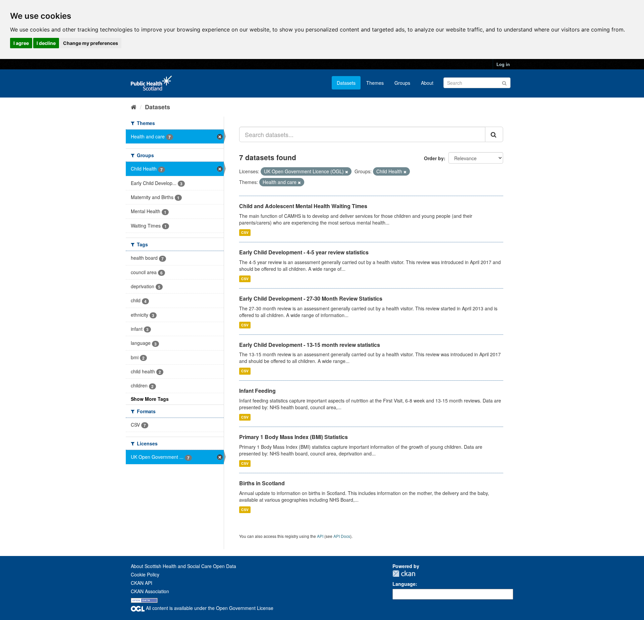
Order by (434, 158)
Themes (375, 82)
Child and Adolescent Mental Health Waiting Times (303, 206)
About (427, 82)
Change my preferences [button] (90, 43)
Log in (503, 64)
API (320, 536)
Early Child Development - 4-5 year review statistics (304, 252)
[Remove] (346, 171)
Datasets (346, 82)
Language (404, 583)
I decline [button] (46, 43)
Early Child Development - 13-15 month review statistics (309, 345)
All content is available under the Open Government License (209, 608)
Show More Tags (150, 398)
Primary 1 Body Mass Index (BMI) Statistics (293, 437)
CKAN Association (150, 591)
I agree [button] (21, 43)
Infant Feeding (257, 390)
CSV (245, 232)
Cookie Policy (145, 574)
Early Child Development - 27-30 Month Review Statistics (310, 298)
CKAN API (141, 582)
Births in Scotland (262, 483)
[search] (494, 134)
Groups (402, 82)
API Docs (341, 536)
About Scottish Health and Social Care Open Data (183, 566)
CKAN (403, 573)
